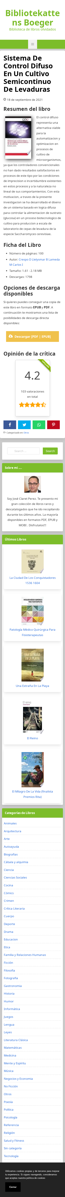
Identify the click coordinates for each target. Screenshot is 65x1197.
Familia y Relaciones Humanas (25, 955)
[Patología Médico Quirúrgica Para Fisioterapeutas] (32, 612)
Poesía (8, 1102)
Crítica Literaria (14, 908)
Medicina (10, 1055)
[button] (32, 44)
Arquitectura (12, 831)
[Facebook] (9, 424)
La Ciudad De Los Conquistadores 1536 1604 (33, 580)
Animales (10, 823)
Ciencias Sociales (15, 877)
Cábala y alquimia (16, 862)
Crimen (9, 901)
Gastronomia (13, 986)
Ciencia (9, 870)
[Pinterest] (53, 424)
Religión (9, 1133)
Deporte (9, 924)
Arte (7, 839)
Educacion (11, 939)
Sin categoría (13, 1148)
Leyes (8, 1032)
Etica (7, 947)
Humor (9, 1001)
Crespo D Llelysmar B (33, 259)
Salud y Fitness (14, 1141)
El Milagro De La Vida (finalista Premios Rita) (32, 794)
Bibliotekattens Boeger (32, 17)
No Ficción (11, 1086)
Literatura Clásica (16, 1040)
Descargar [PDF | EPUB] (33, 336)
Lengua (9, 1024)
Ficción (8, 963)
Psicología (10, 1117)
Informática (12, 1009)
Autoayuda (11, 847)
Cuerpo (9, 916)
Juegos (8, 1017)
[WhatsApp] (39, 424)
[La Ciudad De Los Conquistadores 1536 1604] (32, 562)
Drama (8, 932)
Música (9, 1071)
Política (9, 1109)
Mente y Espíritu (15, 1063)
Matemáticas (13, 1048)
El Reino (32, 738)
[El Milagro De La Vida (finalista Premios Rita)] (32, 770)
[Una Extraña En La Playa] (32, 666)
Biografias (11, 854)
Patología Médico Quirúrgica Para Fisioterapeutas (32, 632)
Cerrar (12, 1187)
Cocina (8, 885)
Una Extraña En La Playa (32, 686)
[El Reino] (32, 718)
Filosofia (9, 970)
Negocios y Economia (18, 1079)
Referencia (11, 1125)
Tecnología (11, 1156)
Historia (9, 993)
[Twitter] (24, 424)
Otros (26, 432)
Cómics (9, 893)
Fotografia (11, 978)
